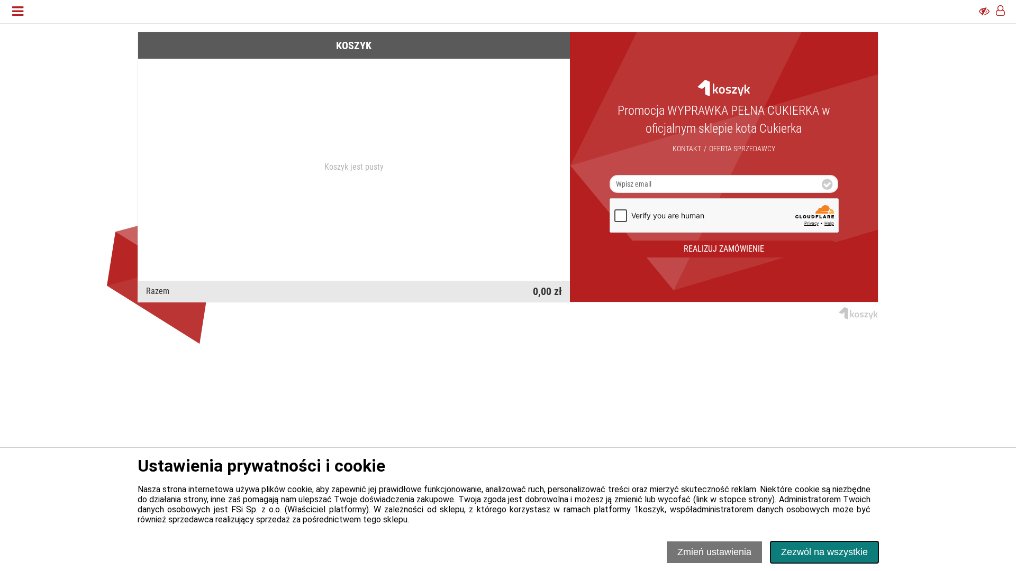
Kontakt (687, 148)
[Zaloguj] (1000, 11)
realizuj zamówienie (724, 249)
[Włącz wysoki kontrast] (984, 11)
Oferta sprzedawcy (742, 148)
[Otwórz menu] (18, 11)
